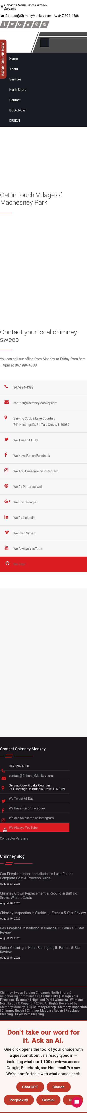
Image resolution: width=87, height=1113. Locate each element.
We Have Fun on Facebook (32, 456)
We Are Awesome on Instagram (36, 471)
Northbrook (8, 1003)
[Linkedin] (28, 24)
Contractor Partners (14, 838)
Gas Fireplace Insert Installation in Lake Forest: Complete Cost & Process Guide (36, 876)
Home (13, 58)
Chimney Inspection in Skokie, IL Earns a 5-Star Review (43, 913)
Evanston (22, 1000)
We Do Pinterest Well (28, 487)
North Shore (17, 89)
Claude (58, 1087)
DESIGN (14, 120)
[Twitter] (12, 24)
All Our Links (49, 996)
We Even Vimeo (24, 533)
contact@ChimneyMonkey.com (35, 403)
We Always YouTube (28, 549)
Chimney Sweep (44, 1007)
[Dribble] (36, 24)
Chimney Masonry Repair (45, 1010)
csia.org (6, 298)
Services (15, 79)
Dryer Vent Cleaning (29, 1014)
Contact (15, 100)
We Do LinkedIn (24, 518)
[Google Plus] (20, 24)
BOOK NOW (17, 110)
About (13, 69)
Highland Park (42, 1000)
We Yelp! (19, 564)
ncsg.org (6, 291)
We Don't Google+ (26, 502)
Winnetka (61, 1000)
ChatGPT (30, 1087)
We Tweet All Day (26, 440)
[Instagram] (45, 24)
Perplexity (19, 1100)
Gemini (48, 1100)
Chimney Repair (13, 1010)
